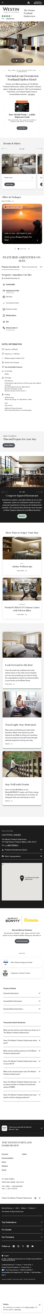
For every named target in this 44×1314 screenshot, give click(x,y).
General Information (11, 993)
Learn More (22, 128)
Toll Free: (12, 1186)
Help (3, 1275)
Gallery (24, 1154)
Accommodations (7, 1158)
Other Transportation (13, 856)
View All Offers (6, 201)
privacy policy (29, 1307)
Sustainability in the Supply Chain (12, 1272)
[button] (29, 2)
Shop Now (8, 684)
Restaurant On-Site (12, 290)
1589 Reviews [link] (10, 18)
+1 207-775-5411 (11, 845)
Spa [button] (7, 321)
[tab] (10, 267)
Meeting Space (11, 315)
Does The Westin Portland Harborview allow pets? (20, 1041)
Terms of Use (27, 1264)
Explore (22, 516)
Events (4, 1170)
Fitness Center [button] (11, 328)
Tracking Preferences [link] (8, 1264)
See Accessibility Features (13, 367)
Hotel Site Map (36, 1272)
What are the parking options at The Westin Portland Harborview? (20, 1052)
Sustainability (10, 284)
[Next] (39, 148)
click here (17, 1309)
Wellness (5, 1166)
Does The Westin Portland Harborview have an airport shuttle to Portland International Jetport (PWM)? (20, 1084)
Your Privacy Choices (11, 1270)
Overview (5, 1154)
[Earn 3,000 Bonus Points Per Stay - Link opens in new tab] (22, 224)
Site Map (26, 1272)
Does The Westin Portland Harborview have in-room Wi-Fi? (20, 1062)
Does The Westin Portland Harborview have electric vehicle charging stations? (20, 1096)
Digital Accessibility (26, 1270)
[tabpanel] (22, 489)
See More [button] (31, 94)
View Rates (9, 184)
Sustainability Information (13, 1009)
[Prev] (5, 148)
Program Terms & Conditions (10, 1267)
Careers (18, 1264)
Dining (4, 1162)
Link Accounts (22, 941)
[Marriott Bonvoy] (37, 2)
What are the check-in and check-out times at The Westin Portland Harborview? (20, 1031)
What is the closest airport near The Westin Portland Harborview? (19, 1073)
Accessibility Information (12, 1001)
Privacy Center (25, 1267)
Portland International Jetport (16, 850)
